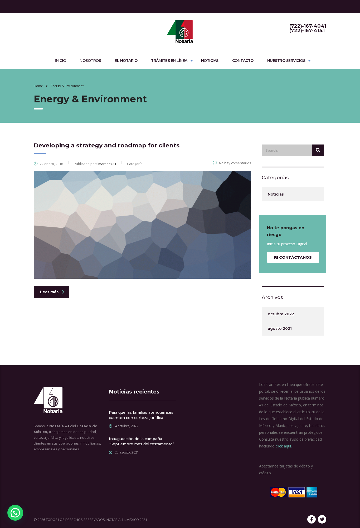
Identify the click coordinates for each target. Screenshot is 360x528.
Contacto (243, 60)
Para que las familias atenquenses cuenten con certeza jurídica (141, 415)
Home (38, 86)
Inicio (60, 60)
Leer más (49, 292)
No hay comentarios (235, 163)
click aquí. (284, 446)
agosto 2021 (280, 328)
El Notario (126, 60)
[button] (15, 513)
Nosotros (90, 60)
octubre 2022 (281, 314)
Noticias (209, 60)
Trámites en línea (169, 60)
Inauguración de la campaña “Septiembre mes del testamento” (141, 441)
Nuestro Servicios (286, 60)
